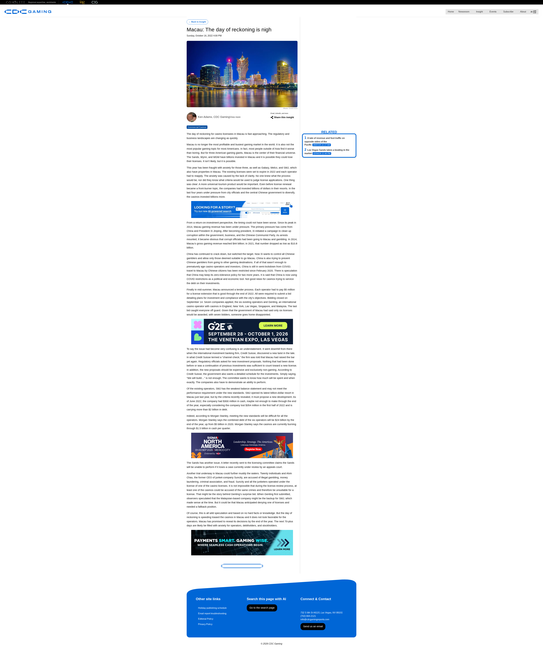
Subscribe (508, 11)
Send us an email (313, 626)
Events (492, 11)
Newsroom (463, 11)
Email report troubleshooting (212, 613)
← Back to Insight (197, 22)
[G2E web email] (242, 331)
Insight (479, 11)
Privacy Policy (205, 624)
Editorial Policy (205, 619)
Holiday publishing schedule (212, 608)
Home (451, 11)
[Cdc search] (242, 209)
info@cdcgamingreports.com (314, 619)
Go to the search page (262, 607)
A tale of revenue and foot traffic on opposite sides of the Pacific (324, 141)
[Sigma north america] (242, 445)
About (523, 11)
